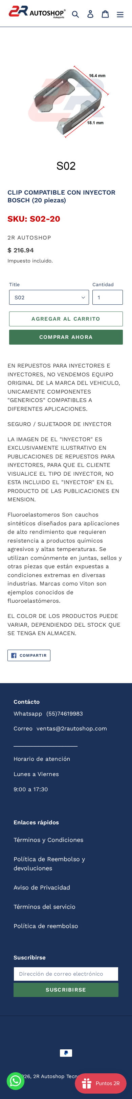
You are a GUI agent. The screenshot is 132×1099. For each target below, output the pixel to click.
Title (14, 284)
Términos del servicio (44, 906)
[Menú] (120, 13)
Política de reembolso (46, 925)
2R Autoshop (48, 1076)
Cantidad (103, 284)
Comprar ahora (66, 337)
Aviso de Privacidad (42, 887)
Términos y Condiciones (48, 839)
